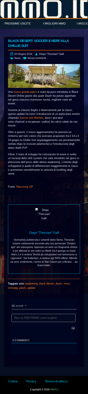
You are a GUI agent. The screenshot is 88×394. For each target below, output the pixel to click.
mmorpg (13, 287)
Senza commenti (36, 58)
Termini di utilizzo (56, 381)
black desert (46, 283)
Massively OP (24, 186)
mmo (67, 283)
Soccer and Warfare (31, 117)
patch (22, 287)
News (17, 58)
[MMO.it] (44, 9)
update (31, 287)
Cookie (13, 381)
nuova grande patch (25, 91)
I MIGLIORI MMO (54, 23)
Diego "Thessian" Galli (51, 54)
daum (58, 283)
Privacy (31, 381)
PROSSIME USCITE (18, 23)
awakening (31, 283)
